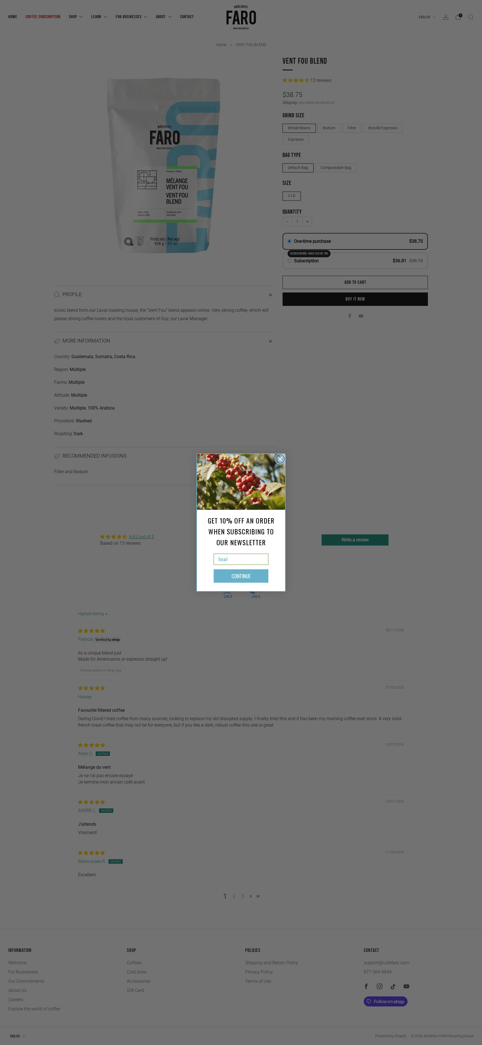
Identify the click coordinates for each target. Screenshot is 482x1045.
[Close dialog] (280, 458)
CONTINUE (241, 576)
